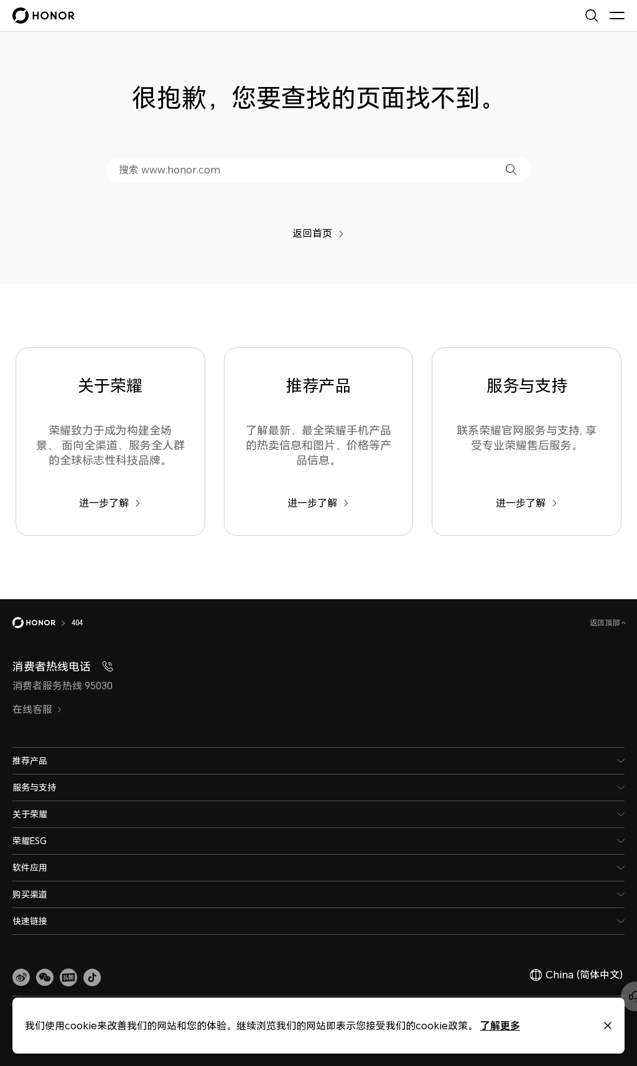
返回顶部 (605, 622)
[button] (511, 169)
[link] (21, 978)
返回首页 (312, 233)
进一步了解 (104, 502)
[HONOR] (42, 623)
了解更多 (500, 1025)
